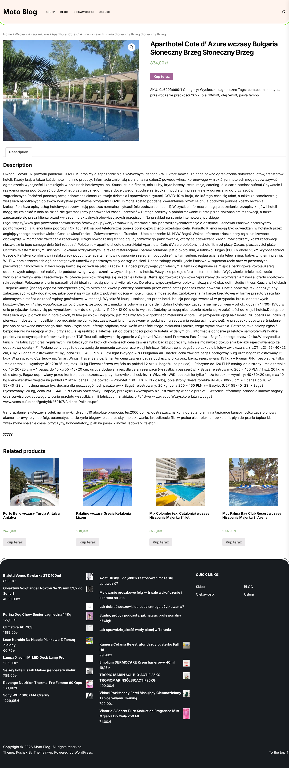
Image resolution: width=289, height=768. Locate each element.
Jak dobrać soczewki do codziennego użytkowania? (141, 606)
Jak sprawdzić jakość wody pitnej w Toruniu (135, 630)
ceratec (254, 89)
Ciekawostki (83, 12)
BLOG (64, 12)
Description (18, 152)
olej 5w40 (229, 95)
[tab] (19, 152)
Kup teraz (162, 76)
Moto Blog (20, 12)
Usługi (104, 12)
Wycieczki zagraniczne (32, 34)
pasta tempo (249, 95)
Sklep (50, 12)
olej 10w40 (210, 95)
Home (7, 34)
